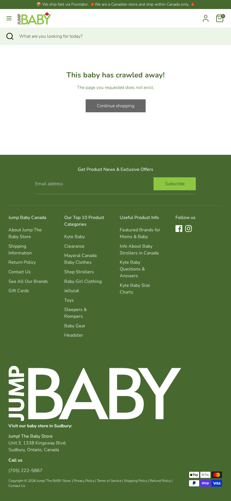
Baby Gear (74, 326)
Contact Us (19, 272)
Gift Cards (18, 291)
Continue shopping (115, 106)
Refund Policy (160, 480)
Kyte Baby (74, 237)
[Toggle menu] (9, 18)
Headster (73, 335)
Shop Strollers (79, 272)
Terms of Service (109, 480)
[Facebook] (179, 228)
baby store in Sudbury (49, 426)
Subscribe (175, 184)
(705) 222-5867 (25, 471)
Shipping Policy (135, 480)
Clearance (74, 246)
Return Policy (22, 262)
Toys (69, 300)
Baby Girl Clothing (83, 281)
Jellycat (71, 291)
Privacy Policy (84, 480)
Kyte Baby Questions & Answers (132, 269)
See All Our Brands (28, 281)
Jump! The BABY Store (53, 480)
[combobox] (121, 36)
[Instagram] (188, 228)
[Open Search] (9, 36)
